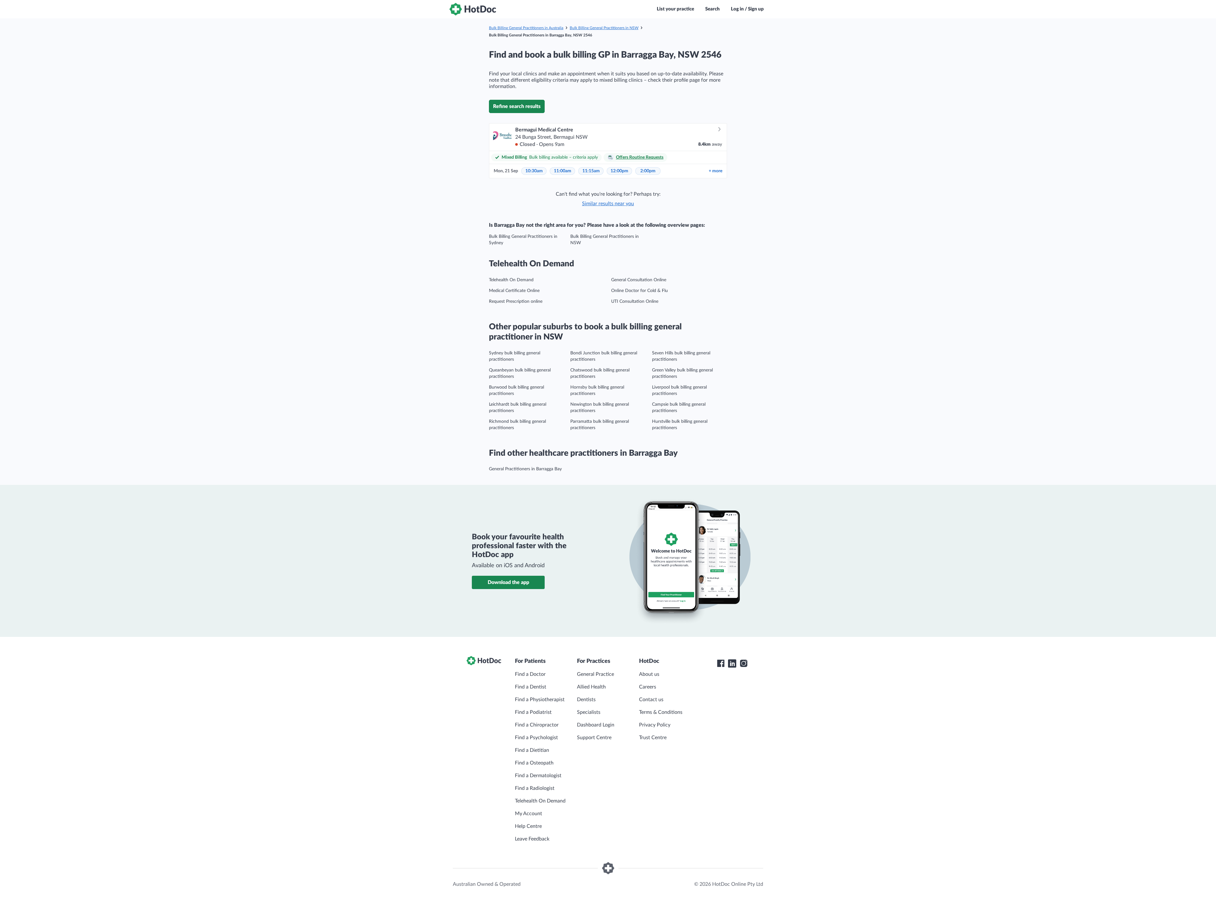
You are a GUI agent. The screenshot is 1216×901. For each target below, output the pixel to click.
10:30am (534, 171)
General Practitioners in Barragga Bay (525, 469)
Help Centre (528, 826)
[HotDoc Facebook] (720, 663)
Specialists (588, 712)
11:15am (591, 171)
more (715, 171)
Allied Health (591, 686)
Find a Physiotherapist (540, 699)
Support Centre (594, 737)
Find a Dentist (530, 686)
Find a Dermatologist (538, 775)
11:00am (562, 171)
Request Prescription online (515, 301)
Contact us (651, 699)
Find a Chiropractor (537, 724)
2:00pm (648, 171)
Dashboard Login (595, 724)
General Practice (595, 674)
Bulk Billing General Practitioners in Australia (526, 28)
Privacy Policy (654, 724)
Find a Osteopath (534, 762)
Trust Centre (653, 737)
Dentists (586, 699)
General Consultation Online (638, 280)
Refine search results (517, 106)
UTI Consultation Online (634, 301)
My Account (528, 813)
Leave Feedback (532, 838)
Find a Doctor (530, 674)
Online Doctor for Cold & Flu (639, 291)
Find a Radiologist (534, 788)
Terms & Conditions (660, 712)
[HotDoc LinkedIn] (732, 663)
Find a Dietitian (532, 750)
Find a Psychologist (536, 737)
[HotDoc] (472, 9)
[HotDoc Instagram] (743, 663)
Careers (647, 686)
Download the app (508, 582)
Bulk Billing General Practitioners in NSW (604, 28)
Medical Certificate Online (514, 291)
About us (649, 674)
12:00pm (619, 171)
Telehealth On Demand (511, 280)
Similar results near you (608, 203)
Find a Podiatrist (533, 712)
